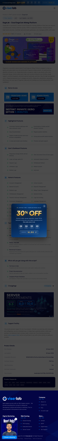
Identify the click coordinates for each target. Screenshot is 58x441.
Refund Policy (27, 438)
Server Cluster (26, 429)
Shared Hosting (27, 421)
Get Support (44, 429)
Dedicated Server (27, 426)
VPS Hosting (26, 423)
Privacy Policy (19, 438)
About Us (43, 402)
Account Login (44, 411)
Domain (43, 421)
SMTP (42, 423)
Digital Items (44, 426)
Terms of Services (37, 438)
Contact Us (44, 405)
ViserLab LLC (28, 436)
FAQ (42, 408)
